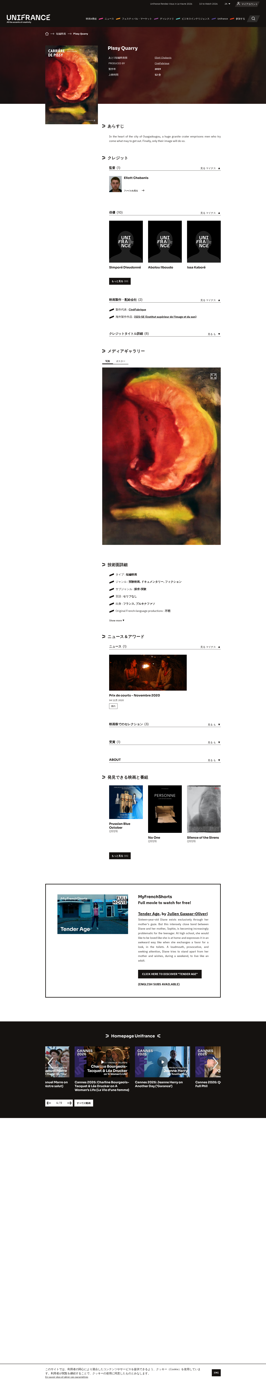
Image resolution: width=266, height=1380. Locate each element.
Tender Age (148, 913)
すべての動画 (84, 1103)
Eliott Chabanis (163, 57)
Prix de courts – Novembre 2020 (134, 695)
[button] (213, 376)
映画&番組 (91, 18)
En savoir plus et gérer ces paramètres (66, 1376)
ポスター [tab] (120, 361)
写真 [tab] (107, 361)
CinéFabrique (162, 63)
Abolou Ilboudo (160, 267)
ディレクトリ (167, 18)
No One (154, 838)
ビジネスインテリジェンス (196, 18)
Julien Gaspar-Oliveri (187, 913)
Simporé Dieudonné (125, 267)
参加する (240, 18)
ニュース (109, 18)
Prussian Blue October (119, 826)
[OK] (216, 1372)
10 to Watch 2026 (208, 3)
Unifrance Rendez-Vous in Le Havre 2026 (171, 3)
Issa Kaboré (196, 267)
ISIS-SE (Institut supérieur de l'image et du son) (165, 317)
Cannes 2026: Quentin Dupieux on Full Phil (193, 1084)
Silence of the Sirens (203, 838)
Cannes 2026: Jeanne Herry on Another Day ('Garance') (129, 1084)
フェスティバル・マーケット (137, 18)
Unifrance (223, 18)
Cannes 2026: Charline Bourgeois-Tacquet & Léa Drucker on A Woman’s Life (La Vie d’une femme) (72, 1086)
